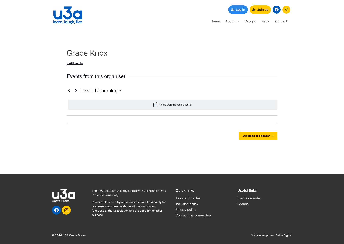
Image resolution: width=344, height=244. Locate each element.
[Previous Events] (69, 90)
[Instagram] (286, 10)
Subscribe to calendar (256, 135)
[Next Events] (76, 90)
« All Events (75, 63)
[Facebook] (277, 10)
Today (86, 90)
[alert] (172, 105)
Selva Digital (284, 235)
